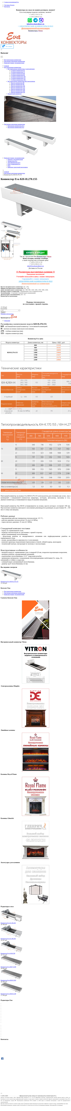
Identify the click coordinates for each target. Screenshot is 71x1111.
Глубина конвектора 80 (18, 73)
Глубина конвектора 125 (18, 78)
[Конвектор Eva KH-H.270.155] (11, 580)
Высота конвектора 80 (17, 83)
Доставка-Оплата (9, 5)
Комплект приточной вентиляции (18, 167)
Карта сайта (4, 1020)
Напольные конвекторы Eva (16, 126)
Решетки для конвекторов (15, 159)
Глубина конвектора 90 (18, 75)
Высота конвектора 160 (18, 89)
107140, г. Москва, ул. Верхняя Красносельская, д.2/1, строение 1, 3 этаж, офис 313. (25, 1042)
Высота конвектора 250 (18, 92)
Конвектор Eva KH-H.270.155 (9, 581)
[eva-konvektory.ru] (14, 43)
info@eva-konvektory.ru (35, 24)
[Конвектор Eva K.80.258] (11, 952)
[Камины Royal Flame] (35, 796)
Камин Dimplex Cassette (8, 1031)
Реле (9, 165)
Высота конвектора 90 (17, 84)
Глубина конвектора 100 (18, 76)
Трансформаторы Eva (14, 162)
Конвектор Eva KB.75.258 (8, 967)
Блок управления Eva (14, 164)
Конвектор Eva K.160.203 (8, 923)
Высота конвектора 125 (18, 87)
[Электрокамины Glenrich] (35, 840)
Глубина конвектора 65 (18, 70)
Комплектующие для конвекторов (14, 63)
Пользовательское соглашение (16, 1102)
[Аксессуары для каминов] (35, 884)
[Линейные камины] (35, 752)
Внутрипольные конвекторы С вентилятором (21, 69)
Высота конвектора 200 (18, 90)
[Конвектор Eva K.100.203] (11, 937)
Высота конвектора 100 (18, 86)
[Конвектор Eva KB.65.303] (11, 978)
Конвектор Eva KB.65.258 (8, 994)
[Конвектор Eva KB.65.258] (11, 992)
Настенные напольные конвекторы (14, 61)
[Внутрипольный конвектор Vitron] (35, 663)
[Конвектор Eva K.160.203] (11, 921)
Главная (6, 66)
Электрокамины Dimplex (8, 1030)
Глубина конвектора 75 (18, 72)
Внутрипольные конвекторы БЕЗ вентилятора (21, 81)
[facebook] (2, 1059)
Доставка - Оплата (6, 1019)
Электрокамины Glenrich (8, 1034)
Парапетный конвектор (14, 94)
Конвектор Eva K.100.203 (8, 938)
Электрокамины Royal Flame (9, 1033)
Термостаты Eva (12, 161)
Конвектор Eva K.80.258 (8, 953)
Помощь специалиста (7, 314)
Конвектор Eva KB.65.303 (8, 980)
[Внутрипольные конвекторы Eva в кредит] (35, 254)
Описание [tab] (7, 320)
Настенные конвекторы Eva (16, 127)
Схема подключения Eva (11, 2)
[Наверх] (1, 1093)
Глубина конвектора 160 (18, 80)
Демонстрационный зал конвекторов (36, 28)
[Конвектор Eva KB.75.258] (11, 965)
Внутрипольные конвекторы (12, 60)
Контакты (7, 6)
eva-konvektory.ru (13, 1096)
